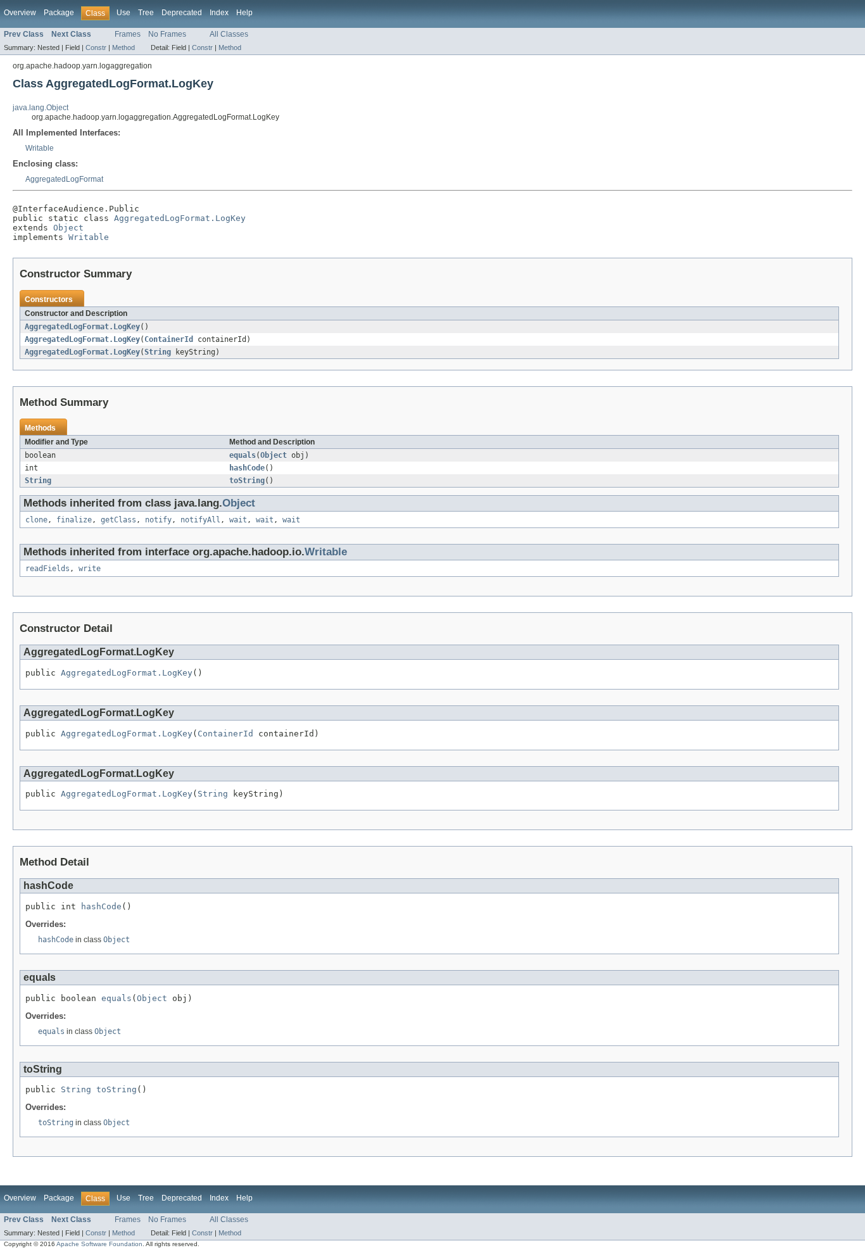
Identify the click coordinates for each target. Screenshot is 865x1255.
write (90, 568)
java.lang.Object (40, 107)
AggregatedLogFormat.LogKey (180, 218)
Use (123, 12)
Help (244, 12)
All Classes (229, 34)
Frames (128, 34)
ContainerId (168, 339)
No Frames (167, 34)
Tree (146, 12)
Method (123, 47)
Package (59, 12)
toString (247, 480)
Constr (95, 47)
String (157, 352)
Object (68, 227)
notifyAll (200, 519)
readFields (47, 568)
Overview (20, 12)
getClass (118, 519)
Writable (39, 148)
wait (238, 519)
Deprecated (181, 12)
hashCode (247, 468)
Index (219, 12)
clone (36, 519)
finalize (74, 519)
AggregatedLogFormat (64, 179)
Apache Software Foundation (99, 1243)
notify (158, 519)
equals (242, 455)
